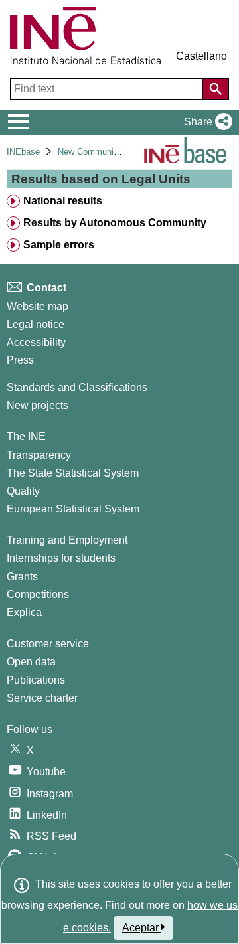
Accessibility (36, 342)
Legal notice (35, 324)
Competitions (38, 594)
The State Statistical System (73, 473)
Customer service (48, 643)
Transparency (39, 455)
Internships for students (61, 558)
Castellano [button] (201, 56)
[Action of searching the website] (215, 89)
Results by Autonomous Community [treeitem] (114, 222)
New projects (37, 405)
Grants (22, 576)
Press (20, 360)
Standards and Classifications (77, 387)
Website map (37, 306)
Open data (31, 661)
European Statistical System (73, 508)
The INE (26, 436)
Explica (24, 612)
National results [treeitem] (62, 200)
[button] (205, 122)
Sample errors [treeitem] (58, 244)
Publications (36, 680)
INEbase (23, 152)
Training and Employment (67, 540)
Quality (23, 491)
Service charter (42, 698)
